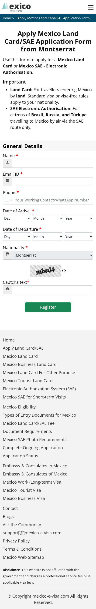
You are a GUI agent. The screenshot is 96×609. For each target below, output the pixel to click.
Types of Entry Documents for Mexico (39, 415)
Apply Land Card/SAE (23, 348)
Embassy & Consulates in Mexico (35, 465)
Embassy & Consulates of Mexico (35, 474)
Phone (11, 192)
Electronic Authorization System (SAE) (39, 389)
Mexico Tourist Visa (22, 490)
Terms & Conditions (22, 549)
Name (10, 155)
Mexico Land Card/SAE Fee (29, 423)
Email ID (13, 174)
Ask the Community (22, 524)
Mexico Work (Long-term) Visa (32, 482)
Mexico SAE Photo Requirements (35, 439)
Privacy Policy (16, 541)
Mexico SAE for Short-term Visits (34, 397)
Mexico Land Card (20, 356)
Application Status (20, 455)
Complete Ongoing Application (33, 447)
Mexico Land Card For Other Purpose (39, 372)
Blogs (8, 516)
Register (48, 307)
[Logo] (16, 7)
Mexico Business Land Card (30, 364)
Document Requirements (27, 431)
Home (7, 18)
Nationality (15, 247)
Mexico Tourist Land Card (28, 380)
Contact (10, 508)
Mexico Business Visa (24, 498)
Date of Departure (22, 229)
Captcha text (16, 282)
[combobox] (8, 200)
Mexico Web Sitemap (23, 557)
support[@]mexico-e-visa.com (32, 532)
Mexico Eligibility (19, 407)
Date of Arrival (18, 211)
